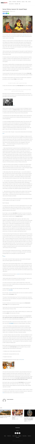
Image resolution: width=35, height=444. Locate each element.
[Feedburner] (15, 433)
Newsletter (17, 437)
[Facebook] (3, 13)
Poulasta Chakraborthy (6, 11)
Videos (26, 1)
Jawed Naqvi (24, 34)
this (20, 359)
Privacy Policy (24, 435)
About (5, 435)
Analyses (10, 1)
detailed (12, 323)
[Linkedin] (6, 13)
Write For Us (9, 435)
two (10, 323)
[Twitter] (5, 13)
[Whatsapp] (8, 13)
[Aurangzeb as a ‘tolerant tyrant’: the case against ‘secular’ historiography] (29, 413)
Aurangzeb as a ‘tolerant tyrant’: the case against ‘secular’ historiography (28, 418)
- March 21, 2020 (5, 417)
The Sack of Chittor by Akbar (5, 416)
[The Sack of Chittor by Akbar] (5, 412)
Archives (29, 1)
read (3, 392)
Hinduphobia (16, 3)
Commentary (14, 1)
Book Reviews (19, 1)
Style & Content (14, 435)
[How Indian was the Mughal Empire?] (17, 413)
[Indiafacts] (4, 2)
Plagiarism (19, 435)
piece (3, 133)
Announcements (11, 3)
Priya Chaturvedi (1, 417)
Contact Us (29, 435)
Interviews (23, 1)
